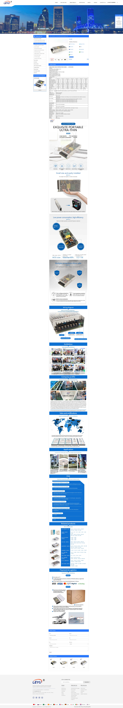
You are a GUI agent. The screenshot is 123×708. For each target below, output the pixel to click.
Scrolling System (36, 67)
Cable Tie (35, 72)
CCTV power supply (37, 56)
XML (90, 706)
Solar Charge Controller (37, 65)
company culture (84, 689)
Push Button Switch (74, 698)
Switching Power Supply (37, 38)
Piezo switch (36, 60)
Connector (73, 691)
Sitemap (87, 706)
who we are (83, 688)
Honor (82, 692)
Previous (70, 59)
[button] (45, 84)
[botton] (35, 84)
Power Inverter (36, 63)
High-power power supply (37, 58)
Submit (50, 652)
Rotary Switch (36, 69)
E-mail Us (71, 46)
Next (88, 59)
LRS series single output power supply (39, 40)
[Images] (58, 48)
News (89, 2)
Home (56, 2)
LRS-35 (40, 90)
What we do (73, 2)
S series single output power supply (39, 43)
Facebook (71, 49)
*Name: (70, 633)
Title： (50, 633)
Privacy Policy (83, 706)
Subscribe (87, 682)
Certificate (82, 2)
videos (95, 2)
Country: (70, 642)
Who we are (63, 2)
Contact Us (103, 2)
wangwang (82, 49)
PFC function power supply (38, 48)
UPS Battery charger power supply (39, 45)
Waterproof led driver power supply (39, 50)
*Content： (51, 645)
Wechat (71, 54)
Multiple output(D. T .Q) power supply (39, 53)
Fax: (49, 642)
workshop (82, 691)
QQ (81, 46)
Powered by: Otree (77, 706)
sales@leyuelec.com (38, 691)
